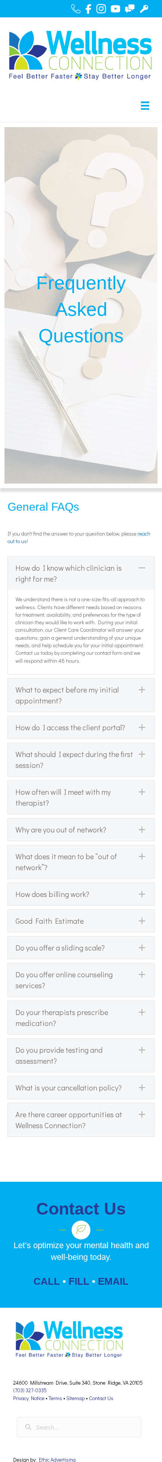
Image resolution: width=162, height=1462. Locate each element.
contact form (108, 652)
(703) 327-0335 (30, 1390)
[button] (81, 573)
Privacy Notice (28, 1398)
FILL (79, 1281)
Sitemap (75, 1398)
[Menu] (145, 105)
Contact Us (101, 1398)
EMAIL (113, 1281)
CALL (47, 1281)
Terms (55, 1398)
